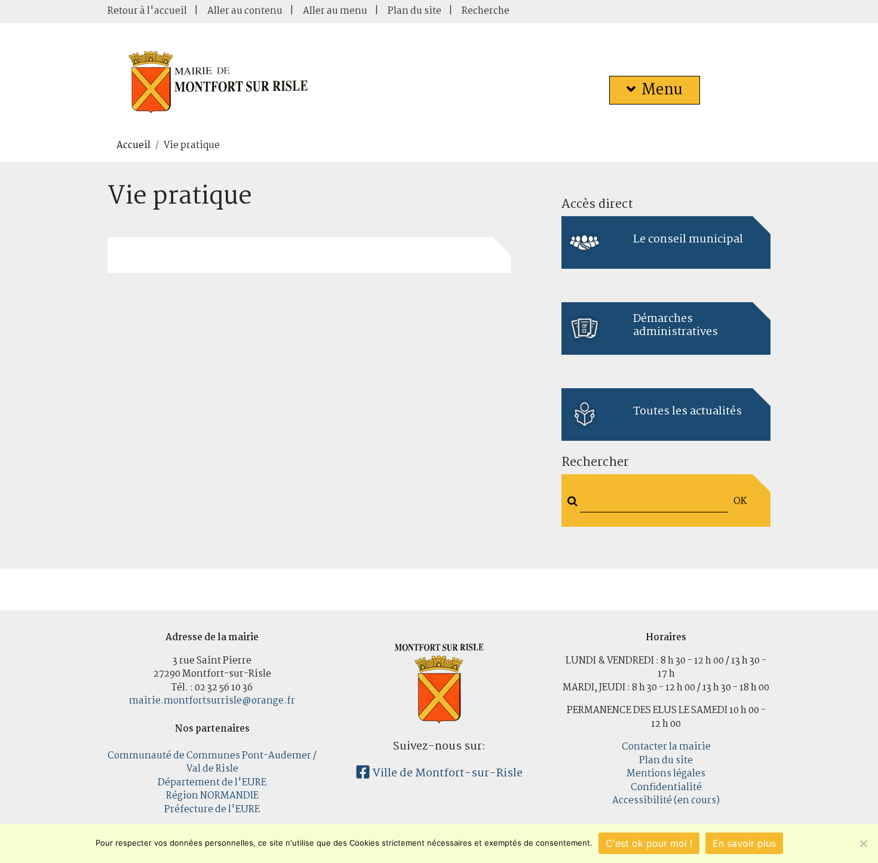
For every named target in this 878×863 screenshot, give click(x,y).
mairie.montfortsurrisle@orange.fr (212, 700)
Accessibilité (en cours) (666, 800)
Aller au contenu (245, 11)
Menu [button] (662, 90)
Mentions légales (666, 773)
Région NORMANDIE (212, 795)
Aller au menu (335, 11)
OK (740, 502)
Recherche (485, 11)
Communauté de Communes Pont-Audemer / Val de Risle (212, 762)
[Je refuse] (863, 843)
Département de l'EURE (212, 782)
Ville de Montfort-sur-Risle (446, 773)
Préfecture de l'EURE (212, 809)
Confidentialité (666, 787)
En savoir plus (744, 843)
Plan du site (414, 11)
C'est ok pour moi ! (649, 843)
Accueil (133, 145)
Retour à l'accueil (147, 11)
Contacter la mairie (666, 746)
